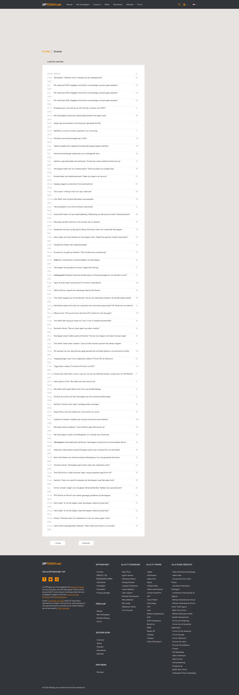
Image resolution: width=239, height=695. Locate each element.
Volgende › (86, 543)
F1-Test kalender (63, 608)
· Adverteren (101, 582)
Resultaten (117, 4)
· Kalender (100, 654)
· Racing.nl (100, 672)
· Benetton (150, 624)
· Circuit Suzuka (178, 634)
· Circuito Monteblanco (181, 645)
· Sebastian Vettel (128, 607)
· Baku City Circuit (179, 610)
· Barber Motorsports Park (182, 614)
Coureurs (97, 4)
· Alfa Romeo (151, 575)
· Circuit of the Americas (181, 631)
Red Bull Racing (60, 597)
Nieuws (69, 4)
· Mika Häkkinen (127, 600)
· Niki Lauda (125, 603)
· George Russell (127, 582)
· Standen (100, 647)
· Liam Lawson (126, 593)
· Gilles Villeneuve (179, 655)
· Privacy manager (103, 593)
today (51, 4)
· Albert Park (176, 575)
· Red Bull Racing (103, 618)
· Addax (149, 572)
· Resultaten (101, 650)
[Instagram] (57, 579)
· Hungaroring (177, 666)
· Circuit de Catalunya (180, 621)
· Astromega (151, 603)
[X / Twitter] (51, 579)
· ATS (148, 607)
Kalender (129, 4)
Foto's (139, 4)
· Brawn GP (150, 631)
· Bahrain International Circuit (183, 600)
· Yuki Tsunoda (127, 610)
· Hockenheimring (178, 662)
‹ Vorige (58, 543)
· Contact (99, 572)
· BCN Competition (153, 621)
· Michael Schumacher (130, 596)
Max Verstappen (82, 4)
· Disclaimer (100, 589)
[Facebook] (44, 579)
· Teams (99, 643)
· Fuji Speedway (178, 652)
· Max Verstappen (103, 614)
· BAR (148, 617)
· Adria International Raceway (183, 572)
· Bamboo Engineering (155, 614)
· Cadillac (150, 634)
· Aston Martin (152, 600)
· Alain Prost (126, 572)
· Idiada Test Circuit (179, 669)
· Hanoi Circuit (177, 659)
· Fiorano (175, 648)
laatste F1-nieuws (77, 587)
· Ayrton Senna (127, 575)
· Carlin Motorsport (153, 641)
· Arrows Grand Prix (153, 593)
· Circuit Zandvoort (179, 638)
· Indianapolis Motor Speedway (184, 673)
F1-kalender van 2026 (55, 601)
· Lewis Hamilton (127, 589)
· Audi (148, 610)
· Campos (150, 638)
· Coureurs (100, 640)
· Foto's (99, 621)
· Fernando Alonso (128, 579)
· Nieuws (99, 611)
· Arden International (154, 589)
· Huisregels (100, 586)
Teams (107, 4)
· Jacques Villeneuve (129, 586)
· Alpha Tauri (151, 579)
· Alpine (149, 582)
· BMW (148, 628)
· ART (148, 596)
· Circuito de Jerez (179, 641)
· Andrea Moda (152, 586)
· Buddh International (180, 617)
